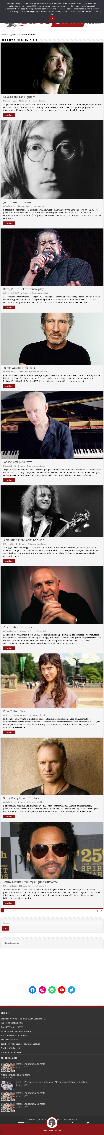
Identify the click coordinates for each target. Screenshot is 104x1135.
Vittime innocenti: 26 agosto (30, 1104)
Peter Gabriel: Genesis (17, 627)
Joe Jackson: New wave (17, 462)
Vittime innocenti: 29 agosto (15, 1075)
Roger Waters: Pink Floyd (19, 367)
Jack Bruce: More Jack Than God (23, 540)
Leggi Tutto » (9, 115)
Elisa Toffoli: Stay (14, 711)
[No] (100, 11)
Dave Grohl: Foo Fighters (19, 97)
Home (3, 35)
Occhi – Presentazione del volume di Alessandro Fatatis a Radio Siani (52, 1082)
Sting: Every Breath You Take (21, 798)
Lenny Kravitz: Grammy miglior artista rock (31, 882)
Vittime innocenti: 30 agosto (30, 1064)
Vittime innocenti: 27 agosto (30, 1093)
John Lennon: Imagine (17, 202)
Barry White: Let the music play (23, 289)
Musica (24, 101)
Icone (22, 206)
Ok (52, 18)
